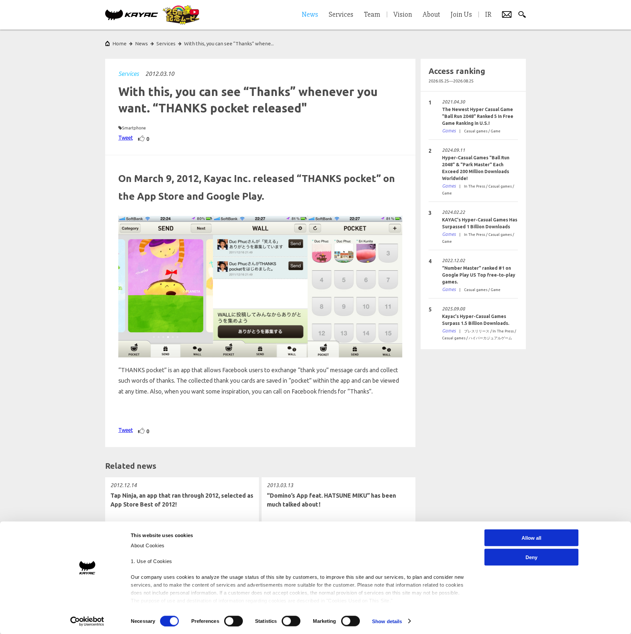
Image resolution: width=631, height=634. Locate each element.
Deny (531, 557)
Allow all (531, 538)
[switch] (233, 621)
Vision (402, 14)
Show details (387, 621)
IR (488, 14)
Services (128, 73)
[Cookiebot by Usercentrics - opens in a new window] (87, 621)
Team (372, 14)
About (431, 14)
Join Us (461, 14)
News (141, 43)
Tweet (125, 138)
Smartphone (134, 127)
